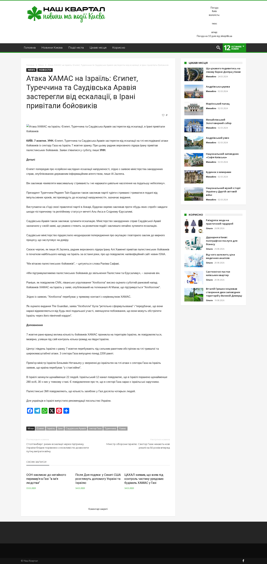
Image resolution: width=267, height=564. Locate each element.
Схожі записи (36, 461)
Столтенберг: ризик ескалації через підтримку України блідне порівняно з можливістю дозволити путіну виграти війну (57, 445)
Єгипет (40, 428)
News (41, 65)
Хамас (122, 428)
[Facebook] (243, 561)
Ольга (209, 228)
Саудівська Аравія (76, 428)
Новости (45, 70)
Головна (30, 65)
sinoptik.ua (226, 36)
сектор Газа (95, 428)
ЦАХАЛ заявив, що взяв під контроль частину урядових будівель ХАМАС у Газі (143, 479)
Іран (60, 428)
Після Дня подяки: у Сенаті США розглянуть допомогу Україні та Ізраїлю (98, 479)
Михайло (211, 76)
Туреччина (110, 428)
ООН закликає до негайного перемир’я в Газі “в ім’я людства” (46, 479)
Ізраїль (51, 428)
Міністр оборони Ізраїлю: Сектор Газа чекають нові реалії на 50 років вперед (138, 443)
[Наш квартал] (66, 6)
